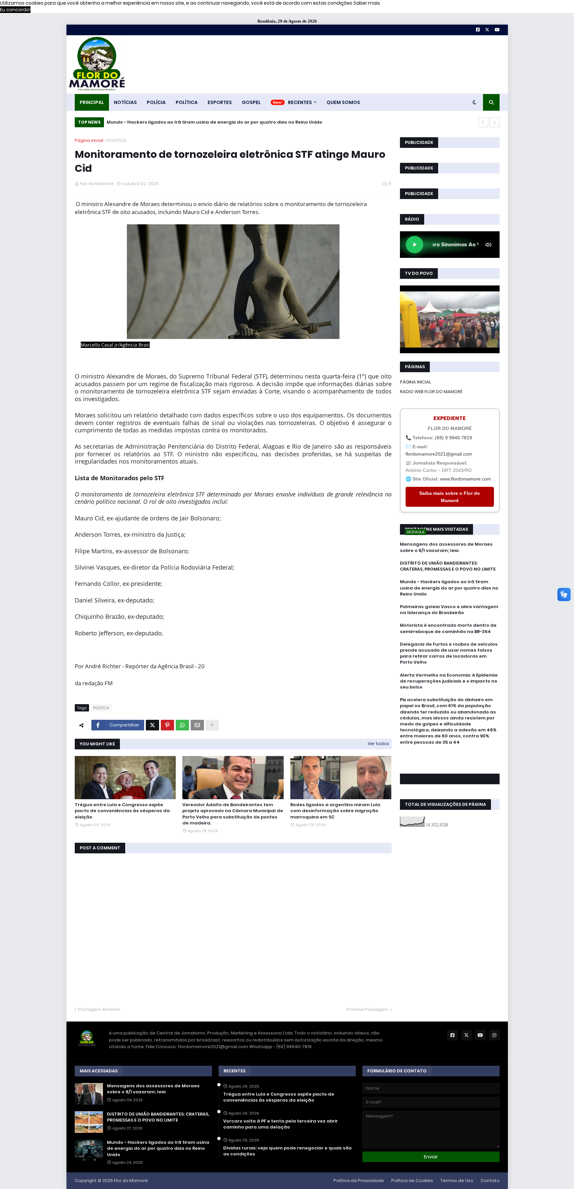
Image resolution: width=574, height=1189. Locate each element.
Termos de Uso (456, 1180)
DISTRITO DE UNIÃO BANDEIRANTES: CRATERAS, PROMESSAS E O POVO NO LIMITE (448, 566)
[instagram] (450, 763)
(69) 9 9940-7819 (453, 437)
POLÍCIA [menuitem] (156, 102)
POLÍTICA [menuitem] (187, 102)
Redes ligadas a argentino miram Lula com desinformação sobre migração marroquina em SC (335, 811)
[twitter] (450, 760)
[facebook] (450, 757)
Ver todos (378, 743)
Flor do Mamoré (131, 1180)
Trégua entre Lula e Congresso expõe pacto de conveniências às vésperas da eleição (122, 811)
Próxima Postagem (367, 1009)
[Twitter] (152, 725)
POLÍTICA (116, 140)
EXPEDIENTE (449, 418)
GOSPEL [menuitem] (251, 102)
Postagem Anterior (99, 1009)
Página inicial (89, 140)
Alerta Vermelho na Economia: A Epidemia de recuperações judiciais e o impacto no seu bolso (449, 681)
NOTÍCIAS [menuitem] (125, 102)
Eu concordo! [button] (15, 9)
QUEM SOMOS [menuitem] (343, 102)
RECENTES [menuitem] (300, 102)
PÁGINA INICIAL (415, 382)
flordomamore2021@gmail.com (439, 454)
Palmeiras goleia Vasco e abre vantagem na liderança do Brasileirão (449, 610)
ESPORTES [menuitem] (220, 102)
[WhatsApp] (182, 725)
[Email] (197, 725)
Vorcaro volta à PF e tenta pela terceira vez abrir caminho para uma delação (280, 1124)
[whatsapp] (450, 754)
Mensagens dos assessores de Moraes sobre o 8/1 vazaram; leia (446, 547)
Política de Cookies (412, 1180)
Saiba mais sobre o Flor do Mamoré (449, 496)
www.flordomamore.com (465, 479)
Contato (490, 1180)
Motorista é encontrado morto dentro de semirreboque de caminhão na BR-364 (448, 628)
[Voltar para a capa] (96, 64)
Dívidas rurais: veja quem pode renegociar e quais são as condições (287, 1151)
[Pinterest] (167, 725)
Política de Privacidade (359, 1180)
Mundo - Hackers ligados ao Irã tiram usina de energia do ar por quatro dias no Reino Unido (214, 122)
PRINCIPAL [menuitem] (92, 102)
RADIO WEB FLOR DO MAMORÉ (431, 391)
